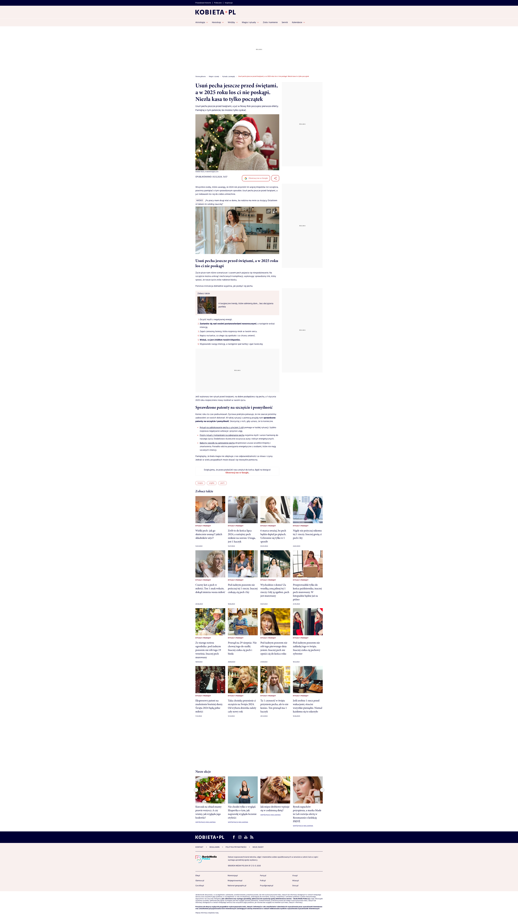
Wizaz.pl (295, 880)
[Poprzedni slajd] (196, 790)
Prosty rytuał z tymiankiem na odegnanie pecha (222, 435)
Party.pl (263, 875)
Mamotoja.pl (233, 875)
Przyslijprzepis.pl (266, 885)
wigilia (211, 483)
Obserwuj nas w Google (258, 178)
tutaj (216, 913)
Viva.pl (295, 875)
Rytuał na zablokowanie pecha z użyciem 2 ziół (222, 427)
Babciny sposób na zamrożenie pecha (217, 443)
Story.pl (295, 885)
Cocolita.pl (199, 885)
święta (200, 483)
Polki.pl (263, 880)
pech (222, 483)
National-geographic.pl (237, 885)
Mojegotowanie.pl (235, 880)
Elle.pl (197, 875)
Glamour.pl (199, 880)
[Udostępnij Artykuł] (275, 178)
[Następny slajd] (322, 790)
